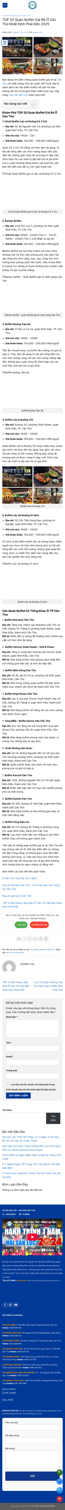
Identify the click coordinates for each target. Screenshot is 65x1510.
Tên (9, 1042)
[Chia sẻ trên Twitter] (29, 938)
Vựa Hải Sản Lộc (18, 94)
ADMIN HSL (38, 32)
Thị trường (8, 16)
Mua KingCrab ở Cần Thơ (16, 895)
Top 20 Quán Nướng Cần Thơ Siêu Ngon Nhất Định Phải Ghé (48, 986)
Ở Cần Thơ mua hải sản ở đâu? (19, 878)
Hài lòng (21, 925)
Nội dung (10, 1448)
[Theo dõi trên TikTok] (10, 1304)
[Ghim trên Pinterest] (40, 938)
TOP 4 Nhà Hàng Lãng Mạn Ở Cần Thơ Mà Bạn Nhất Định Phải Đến (15, 986)
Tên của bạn (11, 1422)
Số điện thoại (12, 1435)
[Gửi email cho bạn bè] (35, 938)
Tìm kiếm (7, 1110)
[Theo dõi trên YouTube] (15, 1304)
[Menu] (5, 5)
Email (9, 1056)
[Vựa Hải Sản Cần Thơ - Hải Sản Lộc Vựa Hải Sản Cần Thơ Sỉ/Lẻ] (32, 5)
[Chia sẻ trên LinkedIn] (46, 938)
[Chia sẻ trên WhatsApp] (18, 938)
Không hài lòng (39, 925)
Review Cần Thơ (23, 16)
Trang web (11, 1070)
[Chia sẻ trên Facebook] (24, 938)
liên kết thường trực (15, 952)
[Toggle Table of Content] (32, 104)
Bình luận (12, 1017)
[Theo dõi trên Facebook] (5, 1304)
